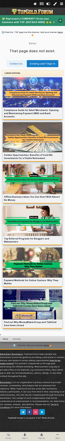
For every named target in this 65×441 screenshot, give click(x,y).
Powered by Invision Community (32, 427)
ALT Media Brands (46, 418)
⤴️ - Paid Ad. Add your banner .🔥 (32, 345)
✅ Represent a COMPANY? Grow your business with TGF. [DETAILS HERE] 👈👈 (27, 20)
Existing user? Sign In (42, 63)
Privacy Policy (20, 421)
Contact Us (16, 63)
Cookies (46, 421)
